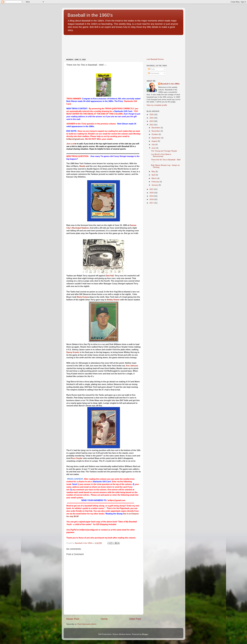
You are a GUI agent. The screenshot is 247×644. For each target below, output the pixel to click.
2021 (151, 189)
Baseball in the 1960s (170, 84)
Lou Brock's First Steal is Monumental (161, 155)
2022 (151, 125)
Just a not (70, 144)
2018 (151, 199)
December (156, 128)
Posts (152, 69)
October (155, 134)
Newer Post (72, 619)
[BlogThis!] (111, 543)
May (154, 171)
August (155, 141)
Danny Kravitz (72, 352)
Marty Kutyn (82, 297)
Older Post (135, 619)
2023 (151, 121)
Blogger (145, 634)
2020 (151, 193)
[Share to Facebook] (116, 543)
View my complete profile (157, 105)
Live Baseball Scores (155, 59)
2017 (151, 203)
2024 (151, 118)
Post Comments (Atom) (86, 624)
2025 (151, 115)
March (154, 178)
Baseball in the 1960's (90, 15)
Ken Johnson (132, 366)
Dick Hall (110, 276)
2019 (151, 196)
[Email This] (108, 543)
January (155, 185)
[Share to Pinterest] (118, 543)
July (153, 144)
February (156, 182)
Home (104, 619)
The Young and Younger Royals (164, 151)
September (156, 138)
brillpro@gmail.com (75, 139)
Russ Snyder (77, 458)
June (154, 148)
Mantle (82, 166)
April (154, 175)
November (156, 131)
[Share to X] (113, 543)
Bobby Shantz (113, 300)
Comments (154, 73)
